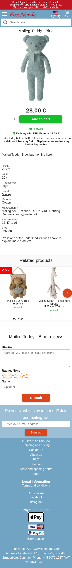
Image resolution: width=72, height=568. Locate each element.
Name (6, 381)
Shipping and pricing (36, 445)
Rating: (11, 370)
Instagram (36, 502)
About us (36, 454)
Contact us (36, 449)
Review (7, 347)
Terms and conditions (36, 485)
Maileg (6, 194)
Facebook (36, 497)
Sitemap (36, 464)
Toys (5, 186)
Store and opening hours (36, 469)
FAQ (36, 459)
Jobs (36, 473)
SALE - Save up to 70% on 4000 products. (36, 7)
